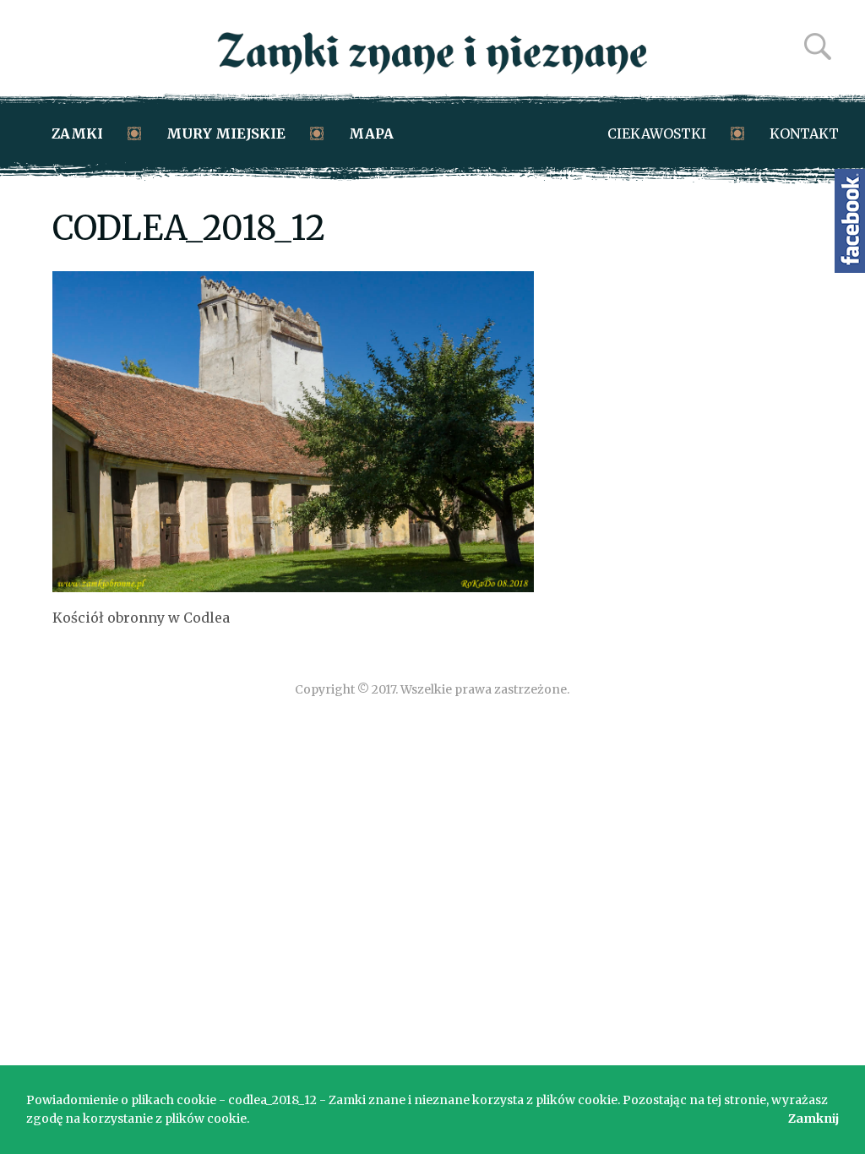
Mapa (371, 133)
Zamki (77, 133)
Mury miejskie (226, 133)
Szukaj (818, 46)
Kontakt (804, 133)
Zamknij (813, 1118)
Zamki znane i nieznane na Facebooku (850, 221)
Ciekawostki (656, 133)
